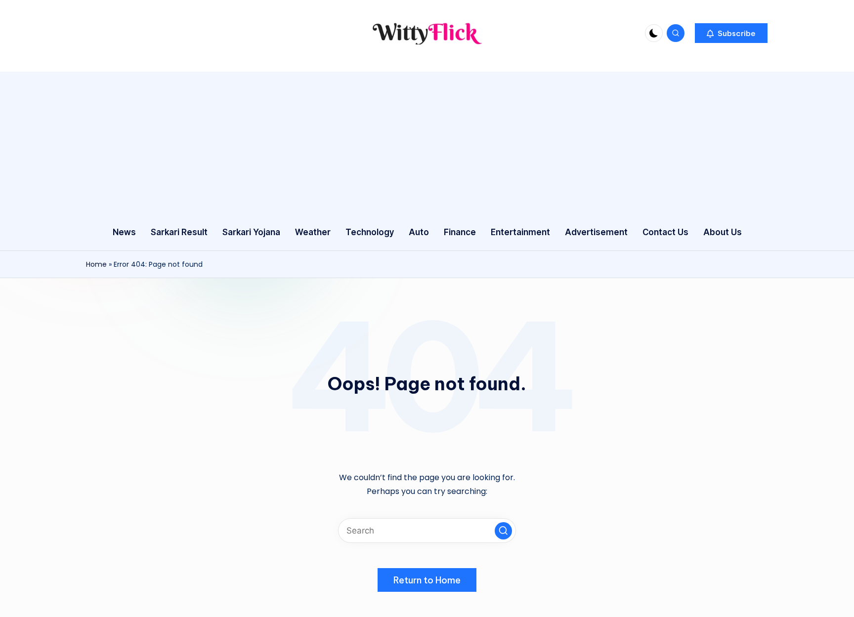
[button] (731, 33)
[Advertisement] (427, 141)
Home (96, 264)
